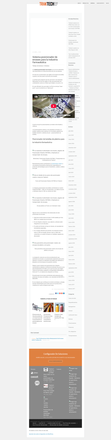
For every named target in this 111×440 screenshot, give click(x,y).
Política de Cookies (69, 423)
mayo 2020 (71, 214)
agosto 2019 (72, 243)
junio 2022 (71, 135)
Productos (85, 3)
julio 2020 (71, 205)
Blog (107, 3)
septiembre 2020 (73, 197)
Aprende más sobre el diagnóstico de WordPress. (41, 434)
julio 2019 (71, 247)
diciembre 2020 (72, 185)
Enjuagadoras (72, 306)
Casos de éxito (100, 3)
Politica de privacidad (40, 425)
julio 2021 (71, 160)
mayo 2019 (71, 251)
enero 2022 (71, 143)
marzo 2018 (71, 280)
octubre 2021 (72, 151)
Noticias (71, 319)
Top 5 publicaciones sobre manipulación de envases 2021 (74, 55)
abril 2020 (71, 218)
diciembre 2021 (72, 147)
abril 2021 (71, 172)
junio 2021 (71, 164)
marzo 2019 (71, 259)
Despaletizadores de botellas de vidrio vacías (74, 119)
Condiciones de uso (54, 423)
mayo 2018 (71, 276)
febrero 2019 (72, 263)
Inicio (79, 3)
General (70, 310)
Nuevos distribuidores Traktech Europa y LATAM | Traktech (74, 71)
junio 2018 (71, 272)
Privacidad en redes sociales (59, 425)
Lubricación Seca (73, 315)
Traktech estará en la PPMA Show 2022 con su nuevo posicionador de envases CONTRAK (48, 374)
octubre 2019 (72, 234)
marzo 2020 (72, 222)
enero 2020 (71, 230)
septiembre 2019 (73, 238)
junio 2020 (71, 209)
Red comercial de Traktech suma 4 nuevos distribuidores (74, 76)
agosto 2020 (72, 201)
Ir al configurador (55, 361)
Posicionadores (59, 289)
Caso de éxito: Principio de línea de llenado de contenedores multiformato (47, 318)
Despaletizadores (73, 302)
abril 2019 (71, 255)
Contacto (42, 423)
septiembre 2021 (73, 156)
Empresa (93, 3)
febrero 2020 (72, 226)
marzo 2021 (71, 176)
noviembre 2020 (73, 189)
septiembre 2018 (73, 268)
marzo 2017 (71, 284)
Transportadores (73, 335)
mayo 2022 (71, 139)
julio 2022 (71, 131)
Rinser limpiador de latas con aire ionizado (74, 89)
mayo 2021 (71, 168)
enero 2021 (71, 180)
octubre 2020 (72, 193)
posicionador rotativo (57, 163)
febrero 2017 (72, 288)
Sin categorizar (72, 331)
